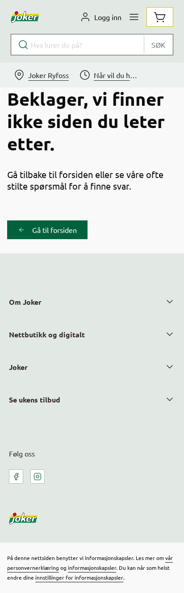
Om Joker (25, 302)
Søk (158, 44)
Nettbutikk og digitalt (47, 334)
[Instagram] (37, 476)
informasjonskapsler (92, 567)
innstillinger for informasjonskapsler (79, 577)
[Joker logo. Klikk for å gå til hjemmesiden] (25, 17)
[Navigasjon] (134, 17)
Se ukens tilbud (34, 399)
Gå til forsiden (54, 229)
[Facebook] (16, 476)
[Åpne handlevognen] (159, 17)
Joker (18, 367)
